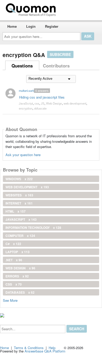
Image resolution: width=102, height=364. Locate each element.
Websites (19, 195)
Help (52, 347)
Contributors (56, 65)
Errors (17, 276)
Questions (22, 65)
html (15, 211)
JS (42, 103)
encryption (25, 108)
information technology (33, 227)
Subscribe (60, 54)
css (37, 103)
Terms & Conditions (29, 347)
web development (75, 103)
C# (13, 243)
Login (31, 26)
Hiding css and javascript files (42, 97)
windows (19, 179)
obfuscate (40, 108)
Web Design (54, 103)
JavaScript (26, 103)
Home (12, 26)
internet (19, 203)
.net (13, 260)
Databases (20, 292)
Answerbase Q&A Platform (45, 351)
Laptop (17, 251)
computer (20, 235)
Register (51, 26)
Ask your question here (23, 154)
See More (10, 300)
